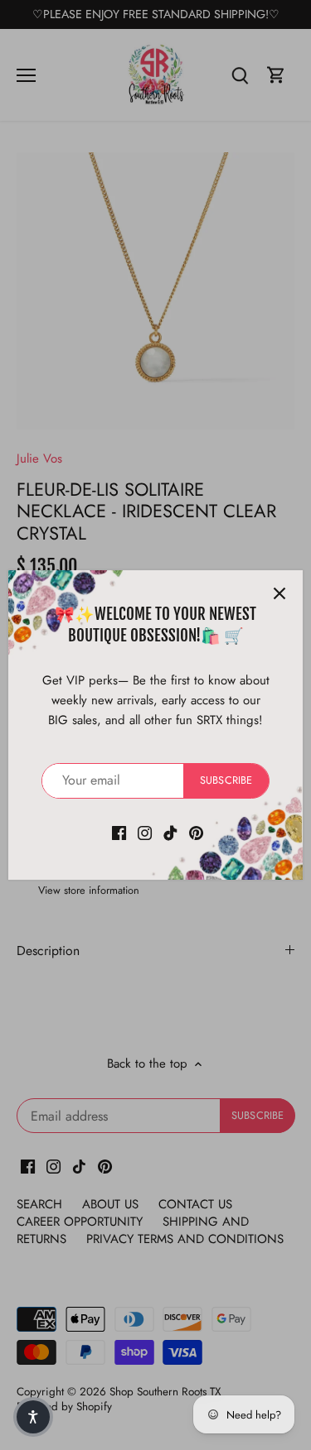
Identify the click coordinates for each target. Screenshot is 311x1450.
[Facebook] (119, 832)
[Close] (279, 593)
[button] (33, 1417)
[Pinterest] (196, 832)
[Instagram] (145, 832)
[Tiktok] (170, 832)
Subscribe (226, 780)
